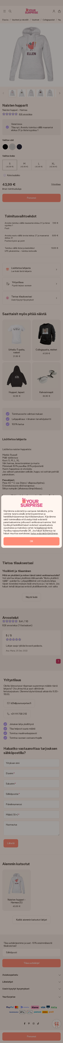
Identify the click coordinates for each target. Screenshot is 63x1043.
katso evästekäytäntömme (44, 533)
